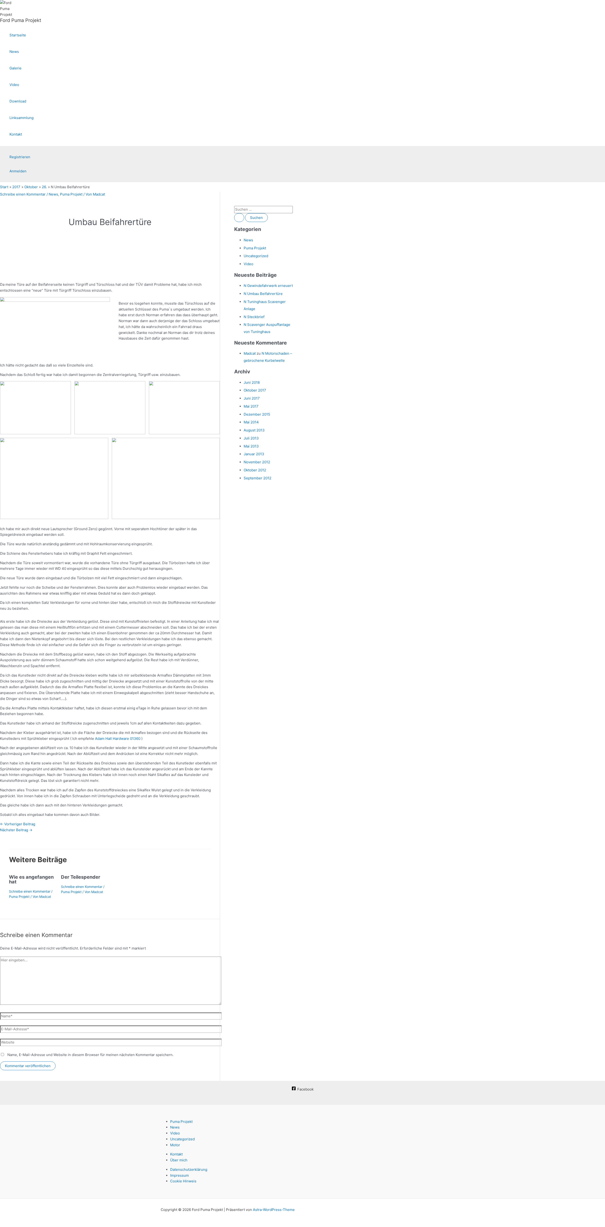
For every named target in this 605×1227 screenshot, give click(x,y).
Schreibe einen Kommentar (23, 194)
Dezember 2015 (257, 414)
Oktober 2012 (255, 470)
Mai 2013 (251, 446)
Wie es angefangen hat (31, 879)
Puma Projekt (71, 194)
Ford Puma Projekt (20, 20)
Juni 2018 (252, 382)
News (14, 51)
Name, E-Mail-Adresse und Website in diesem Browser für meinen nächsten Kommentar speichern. (90, 1054)
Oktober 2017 (255, 390)
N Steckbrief (254, 317)
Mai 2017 (251, 406)
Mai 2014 (251, 422)
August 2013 (254, 430)
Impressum (179, 1175)
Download (17, 101)
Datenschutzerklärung (188, 1169)
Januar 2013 (254, 454)
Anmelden (17, 171)
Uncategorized (256, 256)
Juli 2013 (251, 438)
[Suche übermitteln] (239, 217)
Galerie (15, 68)
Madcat (250, 353)
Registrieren (19, 157)
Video (14, 84)
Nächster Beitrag (16, 830)
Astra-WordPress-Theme (274, 1209)
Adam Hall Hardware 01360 (117, 738)
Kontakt (15, 134)
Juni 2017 (252, 398)
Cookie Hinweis (183, 1181)
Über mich (178, 1160)
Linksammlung (21, 117)
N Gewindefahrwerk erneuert (268, 285)
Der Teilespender (80, 877)
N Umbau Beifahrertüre (263, 293)
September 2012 (257, 478)
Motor (175, 1145)
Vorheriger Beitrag (17, 824)
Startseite (17, 35)
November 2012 (257, 462)
